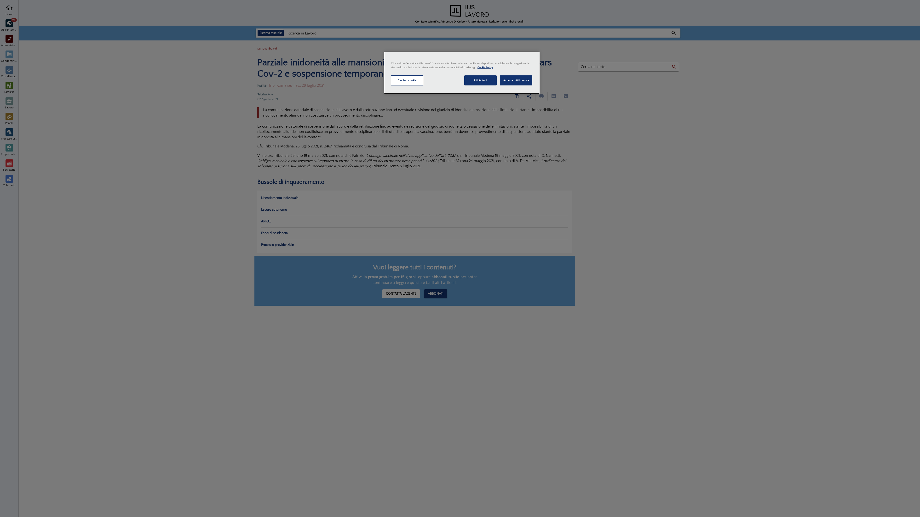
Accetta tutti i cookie (516, 80)
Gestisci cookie (407, 80)
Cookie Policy (485, 67)
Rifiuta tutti (480, 80)
